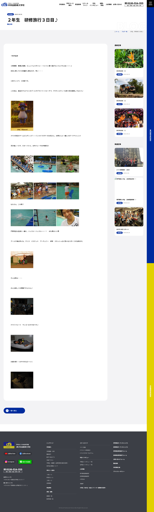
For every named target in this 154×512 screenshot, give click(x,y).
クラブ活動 (83, 447)
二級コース (49, 480)
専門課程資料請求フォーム (120, 451)
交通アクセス (50, 460)
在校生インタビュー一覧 (86, 464)
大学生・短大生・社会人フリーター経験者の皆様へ (93, 488)
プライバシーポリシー (119, 471)
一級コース (49, 474)
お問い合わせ (117, 4)
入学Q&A (82, 479)
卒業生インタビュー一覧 (86, 462)
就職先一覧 (49, 496)
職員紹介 (49, 454)
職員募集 (115, 463)
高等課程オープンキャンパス (120, 447)
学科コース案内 (50, 470)
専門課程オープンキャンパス (120, 443)
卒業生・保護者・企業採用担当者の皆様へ (57, 463)
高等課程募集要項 (84, 476)
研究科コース (50, 477)
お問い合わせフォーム (119, 459)
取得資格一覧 (50, 499)
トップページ (50, 443)
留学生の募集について (52, 466)
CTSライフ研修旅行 (85, 450)
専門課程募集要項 (84, 473)
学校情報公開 (116, 467)
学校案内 (49, 447)
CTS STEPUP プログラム (86, 453)
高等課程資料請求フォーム (120, 455)
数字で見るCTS (51, 457)
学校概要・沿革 (50, 451)
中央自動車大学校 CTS (12, 4)
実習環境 (78, 4)
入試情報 (82, 469)
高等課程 (49, 483)
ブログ (81, 483)
